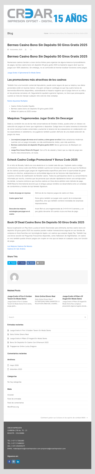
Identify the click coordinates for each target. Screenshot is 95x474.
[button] (86, 17)
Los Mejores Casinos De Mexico (19, 246)
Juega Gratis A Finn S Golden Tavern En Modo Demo (30, 330)
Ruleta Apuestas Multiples (17, 101)
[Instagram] (13, 462)
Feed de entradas (14, 399)
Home (46, 33)
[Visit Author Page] (14, 277)
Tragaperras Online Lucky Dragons (23, 346)
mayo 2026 (14, 365)
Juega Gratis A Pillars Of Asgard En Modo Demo (28, 338)
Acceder (10, 395)
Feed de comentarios (15, 403)
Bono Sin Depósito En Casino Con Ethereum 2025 (29, 342)
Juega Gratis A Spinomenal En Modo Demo (24, 73)
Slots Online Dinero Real (45, 296)
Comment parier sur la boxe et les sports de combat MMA (63, 418)
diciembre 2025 (16, 369)
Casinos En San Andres (16, 249)
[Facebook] (9, 462)
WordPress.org (13, 407)
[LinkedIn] (18, 462)
